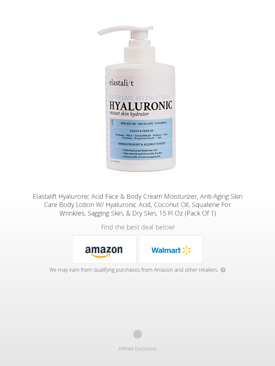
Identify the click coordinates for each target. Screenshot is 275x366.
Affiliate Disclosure (137, 349)
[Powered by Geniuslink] (137, 334)
